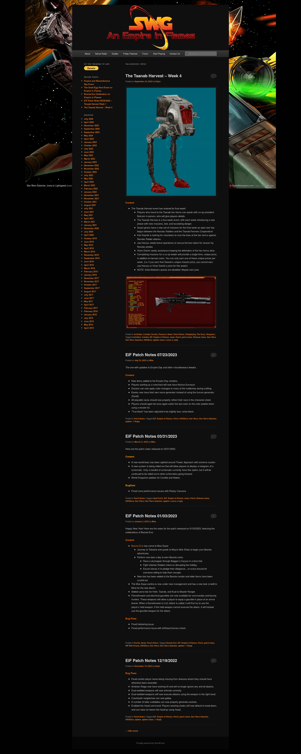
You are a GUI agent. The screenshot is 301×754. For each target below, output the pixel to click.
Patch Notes (178, 334)
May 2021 (88, 215)
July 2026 (88, 118)
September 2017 (92, 287)
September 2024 (92, 132)
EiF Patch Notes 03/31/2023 (151, 436)
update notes (159, 339)
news (172, 337)
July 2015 (88, 317)
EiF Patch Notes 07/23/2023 (151, 354)
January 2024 (90, 142)
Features (162, 334)
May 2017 (88, 301)
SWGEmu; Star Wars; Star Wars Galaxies (198, 418)
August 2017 (90, 291)
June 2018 (89, 261)
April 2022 (89, 181)
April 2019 (89, 248)
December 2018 (91, 254)
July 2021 (88, 208)
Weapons (210, 334)
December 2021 (91, 195)
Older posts (131, 730)
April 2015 (89, 327)
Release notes (199, 337)
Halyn (158, 81)
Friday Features (130, 53)
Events (154, 334)
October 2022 (90, 171)
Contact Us (175, 53)
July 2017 (88, 294)
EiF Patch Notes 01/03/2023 (151, 516)
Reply (136, 421)
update (128, 421)
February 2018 (91, 271)
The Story (201, 334)
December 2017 (91, 278)
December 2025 (91, 125)
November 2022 (91, 168)
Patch (178, 337)
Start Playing (159, 53)
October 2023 (90, 145)
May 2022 (88, 178)
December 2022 (91, 165)
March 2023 (89, 158)
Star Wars (211, 337)
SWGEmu (148, 339)
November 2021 (91, 198)
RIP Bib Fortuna (132, 645)
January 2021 (90, 224)
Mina (151, 360)
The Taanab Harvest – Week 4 (153, 76)
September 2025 (92, 128)
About (87, 53)
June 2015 (89, 321)
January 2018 (90, 274)
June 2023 (89, 151)
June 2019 (89, 241)
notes (186, 498)
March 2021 (89, 221)
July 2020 (88, 231)
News (169, 334)
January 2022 (90, 191)
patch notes (187, 337)
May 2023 (88, 155)
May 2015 (88, 324)
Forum (145, 53)
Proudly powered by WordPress (150, 743)
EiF (151, 337)
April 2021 (89, 218)
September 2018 (92, 258)
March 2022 (89, 185)
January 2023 (90, 162)
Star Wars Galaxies (134, 339)
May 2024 (88, 135)
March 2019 (89, 251)
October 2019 (90, 238)
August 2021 (90, 205)
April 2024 (89, 138)
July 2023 (88, 148)
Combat (146, 334)
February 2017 (91, 307)
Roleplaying (190, 334)
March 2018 (89, 268)
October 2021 (90, 201)
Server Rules (101, 53)
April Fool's (158, 498)
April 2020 (89, 234)
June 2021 (89, 211)
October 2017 (90, 284)
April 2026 (89, 122)
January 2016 (90, 314)
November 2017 (91, 281)
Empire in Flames (161, 337)
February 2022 (91, 188)
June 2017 (89, 298)
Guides (115, 53)
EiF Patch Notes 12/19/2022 (151, 660)
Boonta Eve (137, 545)
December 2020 (91, 228)
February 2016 (91, 311)
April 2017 (89, 304)
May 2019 (88, 244)
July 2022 (88, 175)
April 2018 (89, 264)
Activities (138, 334)
